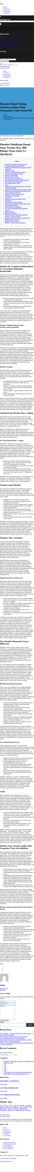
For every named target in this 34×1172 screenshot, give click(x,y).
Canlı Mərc (8, 197)
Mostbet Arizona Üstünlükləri (13, 207)
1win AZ (6, 1105)
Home (5, 7)
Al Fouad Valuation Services (15, 1167)
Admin (2, 985)
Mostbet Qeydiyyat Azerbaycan (13, 178)
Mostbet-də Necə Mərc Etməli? (13, 202)
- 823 (4, 1070)
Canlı (6, 185)
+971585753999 (4, 83)
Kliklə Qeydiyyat (9, 211)
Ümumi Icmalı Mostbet (11, 175)
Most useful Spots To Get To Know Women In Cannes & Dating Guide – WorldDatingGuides (16, 1040)
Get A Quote (6, 1135)
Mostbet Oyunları (10, 170)
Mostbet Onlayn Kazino (11, 221)
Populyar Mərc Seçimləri (12, 177)
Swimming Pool (22, 1108)
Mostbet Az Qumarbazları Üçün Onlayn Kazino (18, 189)
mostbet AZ (8, 1107)
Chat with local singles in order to (10, 44)
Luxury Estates (7, 1145)
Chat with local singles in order (9, 1088)
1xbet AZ (15, 1105)
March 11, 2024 (10, 135)
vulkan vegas (11, 1110)
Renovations (3, 1108)
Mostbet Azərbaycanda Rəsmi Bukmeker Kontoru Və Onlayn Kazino (16, 215)
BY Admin (3, 135)
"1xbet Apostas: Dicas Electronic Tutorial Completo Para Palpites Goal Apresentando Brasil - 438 (17, 1073)
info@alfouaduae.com (6, 1161)
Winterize (28, 1110)
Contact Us (6, 13)
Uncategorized (7, 116)
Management (7, 11)
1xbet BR (21, 1105)
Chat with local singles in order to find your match (14, 1036)
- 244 (4, 1067)
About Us (6, 8)
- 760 (4, 1069)
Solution (15, 1108)
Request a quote (4, 85)
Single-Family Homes (9, 1142)
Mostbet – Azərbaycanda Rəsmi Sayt (15, 222)
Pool (31, 1107)
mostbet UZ (15, 1107)
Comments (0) (19, 135)
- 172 (4, 1066)
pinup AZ (26, 1107)
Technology (3, 1110)
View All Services (8, 1148)
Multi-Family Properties (10, 1144)
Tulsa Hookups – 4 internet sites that (10, 37)
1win (1, 1105)
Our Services (7, 10)
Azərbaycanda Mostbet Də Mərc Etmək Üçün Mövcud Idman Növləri (17, 204)
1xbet (10, 1105)
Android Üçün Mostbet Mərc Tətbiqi (15, 172)
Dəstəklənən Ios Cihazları (12, 196)
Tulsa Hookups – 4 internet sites (9, 1081)
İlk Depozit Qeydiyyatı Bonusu (13, 181)
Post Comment (4, 1020)
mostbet (2, 1107)
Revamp (10, 1108)
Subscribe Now (4, 61)
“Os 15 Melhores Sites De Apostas (10, 1094)
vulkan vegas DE (20, 1110)
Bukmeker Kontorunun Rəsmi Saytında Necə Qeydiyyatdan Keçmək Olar (17, 191)
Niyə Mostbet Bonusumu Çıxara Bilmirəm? (17, 180)
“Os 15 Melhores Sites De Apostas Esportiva (12, 1038)
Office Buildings (8, 1147)
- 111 (4, 1064)
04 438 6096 (13, 1158)
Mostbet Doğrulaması (11, 213)
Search (2, 1022)
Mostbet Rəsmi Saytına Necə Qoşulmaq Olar (17, 218)
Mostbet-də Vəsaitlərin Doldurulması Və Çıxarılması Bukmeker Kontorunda (16, 165)
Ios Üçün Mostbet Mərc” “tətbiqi (14, 174)
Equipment (28, 1105)
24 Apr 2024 (3, 41)
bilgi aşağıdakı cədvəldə (22, 295)
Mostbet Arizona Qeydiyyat (12, 219)
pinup (21, 1107)
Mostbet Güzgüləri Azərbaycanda (14, 194)
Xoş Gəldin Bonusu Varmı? (12, 183)
